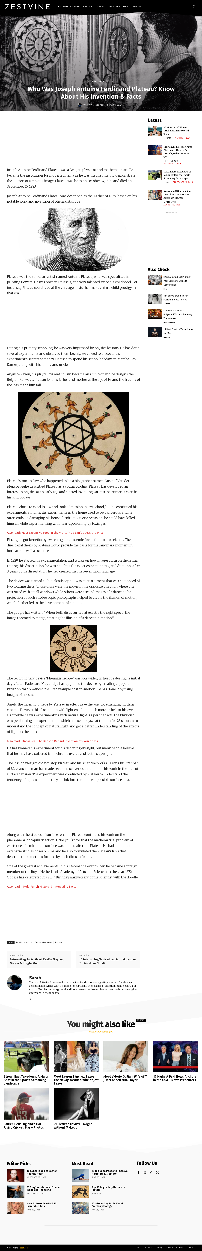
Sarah (88, 105)
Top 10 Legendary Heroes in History (108, 1189)
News (101, 81)
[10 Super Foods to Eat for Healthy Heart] (15, 1175)
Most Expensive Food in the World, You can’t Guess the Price (62, 532)
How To (166, 289)
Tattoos (166, 304)
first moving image (43, 942)
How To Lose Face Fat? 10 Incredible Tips (41, 1205)
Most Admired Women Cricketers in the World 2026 (176, 130)
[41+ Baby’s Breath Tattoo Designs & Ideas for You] (155, 299)
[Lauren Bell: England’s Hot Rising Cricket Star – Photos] (26, 1104)
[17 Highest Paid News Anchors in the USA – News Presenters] (175, 1056)
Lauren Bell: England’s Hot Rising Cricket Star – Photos (24, 1125)
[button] (194, 6)
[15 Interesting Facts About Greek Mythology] (80, 1208)
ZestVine (24, 1248)
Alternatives (170, 202)
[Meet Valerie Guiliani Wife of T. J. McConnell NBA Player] (125, 1056)
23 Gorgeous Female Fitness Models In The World (43, 1189)
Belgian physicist (24, 942)
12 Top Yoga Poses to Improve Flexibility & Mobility (110, 1172)
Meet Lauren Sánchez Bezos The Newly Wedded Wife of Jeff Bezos (76, 1080)
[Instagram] (144, 1172)
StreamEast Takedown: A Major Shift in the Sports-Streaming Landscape (177, 175)
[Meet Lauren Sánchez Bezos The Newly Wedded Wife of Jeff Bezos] (76, 1056)
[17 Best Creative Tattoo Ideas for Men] (155, 332)
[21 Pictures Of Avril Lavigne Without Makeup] (76, 1104)
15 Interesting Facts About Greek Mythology (107, 1205)
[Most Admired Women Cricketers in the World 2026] (155, 131)
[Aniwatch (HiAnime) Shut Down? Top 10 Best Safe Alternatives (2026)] (155, 195)
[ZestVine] (27, 7)
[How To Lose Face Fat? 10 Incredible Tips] (15, 1208)
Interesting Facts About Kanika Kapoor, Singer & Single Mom (36, 961)
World (110, 81)
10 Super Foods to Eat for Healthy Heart (42, 1172)
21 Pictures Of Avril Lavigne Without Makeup (73, 1125)
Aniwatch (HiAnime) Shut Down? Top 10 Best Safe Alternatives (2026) (177, 194)
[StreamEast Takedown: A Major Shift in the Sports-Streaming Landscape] (155, 175)
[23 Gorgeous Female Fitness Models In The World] (15, 1192)
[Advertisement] (73, 141)
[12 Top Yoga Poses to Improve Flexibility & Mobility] (80, 1175)
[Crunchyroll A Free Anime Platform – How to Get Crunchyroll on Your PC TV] (155, 150)
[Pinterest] (151, 1172)
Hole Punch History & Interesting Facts (49, 886)
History (92, 81)
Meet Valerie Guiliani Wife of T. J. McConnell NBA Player (125, 1078)
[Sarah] (80, 105)
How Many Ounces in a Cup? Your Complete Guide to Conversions (177, 281)
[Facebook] (138, 1172)
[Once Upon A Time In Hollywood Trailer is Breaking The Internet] (155, 314)
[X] (30, 998)
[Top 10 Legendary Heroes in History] (80, 1192)
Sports (167, 138)
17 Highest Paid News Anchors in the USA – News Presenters (174, 1078)
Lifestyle (166, 337)
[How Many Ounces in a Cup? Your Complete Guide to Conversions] (155, 280)
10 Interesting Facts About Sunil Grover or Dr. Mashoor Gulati (107, 961)
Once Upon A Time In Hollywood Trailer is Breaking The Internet (177, 314)
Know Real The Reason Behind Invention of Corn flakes (60, 741)
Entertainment (171, 161)
